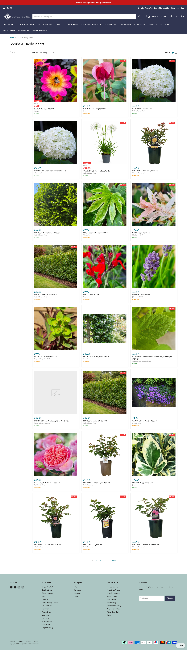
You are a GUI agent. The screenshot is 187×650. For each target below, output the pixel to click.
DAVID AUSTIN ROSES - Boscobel (47, 483)
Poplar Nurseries (88, 485)
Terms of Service (112, 587)
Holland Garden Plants (138, 111)
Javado (85, 111)
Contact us (77, 590)
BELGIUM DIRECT (137, 235)
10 (108, 560)
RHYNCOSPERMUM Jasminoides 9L (96, 357)
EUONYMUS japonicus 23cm (143, 483)
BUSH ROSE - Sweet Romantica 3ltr (47, 545)
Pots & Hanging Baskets (91, 24)
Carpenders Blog (39, 30)
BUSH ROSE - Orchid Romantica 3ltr (145, 545)
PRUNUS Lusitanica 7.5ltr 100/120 (46, 295)
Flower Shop (139, 24)
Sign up (170, 598)
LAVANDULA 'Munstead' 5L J (142, 295)
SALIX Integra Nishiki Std (141, 233)
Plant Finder (23, 30)
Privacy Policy (111, 599)
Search (76, 596)
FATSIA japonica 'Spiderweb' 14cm (95, 233)
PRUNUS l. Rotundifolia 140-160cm (47, 233)
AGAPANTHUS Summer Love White (96, 171)
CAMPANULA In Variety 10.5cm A (144, 421)
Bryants (85, 297)
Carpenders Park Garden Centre (141, 361)
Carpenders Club (10, 24)
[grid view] (172, 52)
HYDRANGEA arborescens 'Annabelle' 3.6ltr (50, 171)
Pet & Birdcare (111, 24)
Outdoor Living (27, 24)
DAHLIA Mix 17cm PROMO (44, 109)
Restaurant (126, 24)
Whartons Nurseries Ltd (139, 173)
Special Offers (9, 30)
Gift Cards (164, 24)
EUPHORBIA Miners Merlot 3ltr (45, 357)
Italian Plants (86, 359)
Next (114, 560)
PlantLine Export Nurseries (42, 423)
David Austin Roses (39, 485)
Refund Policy (111, 603)
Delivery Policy (112, 596)
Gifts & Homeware (45, 24)
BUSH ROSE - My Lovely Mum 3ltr (145, 171)
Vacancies (153, 24)
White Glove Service (113, 593)
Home (12, 38)
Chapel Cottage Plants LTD (42, 359)
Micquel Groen (87, 235)
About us (77, 587)
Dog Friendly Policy (113, 609)
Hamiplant (37, 111)
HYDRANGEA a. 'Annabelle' (142, 109)
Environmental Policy (114, 606)
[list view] (175, 52)
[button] (174, 16)
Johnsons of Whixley (138, 297)
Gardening (72, 24)
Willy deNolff (38, 173)
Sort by (35, 53)
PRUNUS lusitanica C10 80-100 (95, 421)
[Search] (139, 16)
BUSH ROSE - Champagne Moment (96, 483)
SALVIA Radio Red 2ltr (91, 295)
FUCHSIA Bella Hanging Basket (94, 109)
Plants (60, 24)
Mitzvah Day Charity (113, 612)
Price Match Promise (114, 590)
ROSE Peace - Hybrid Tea (92, 545)
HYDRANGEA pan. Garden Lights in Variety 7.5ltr (52, 421)
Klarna (109, 615)
